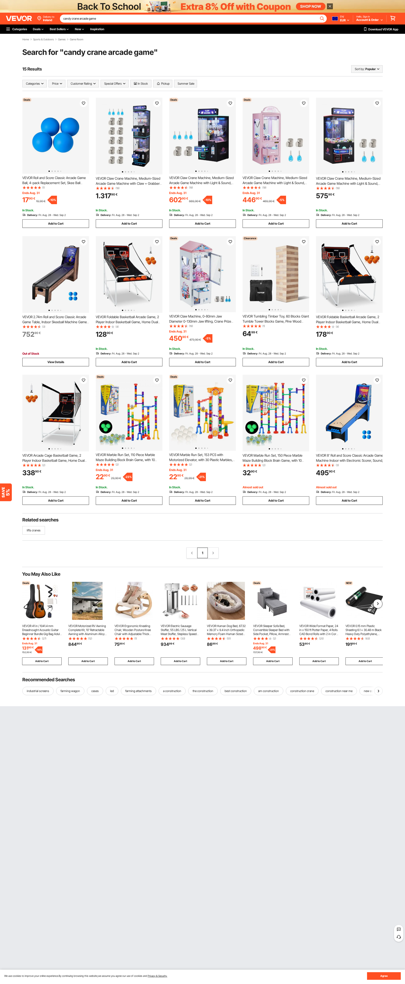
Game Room (76, 39)
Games (62, 39)
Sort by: (359, 69)
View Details (55, 362)
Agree (384, 975)
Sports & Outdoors (43, 39)
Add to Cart (55, 223)
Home (25, 39)
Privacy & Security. (157, 975)
